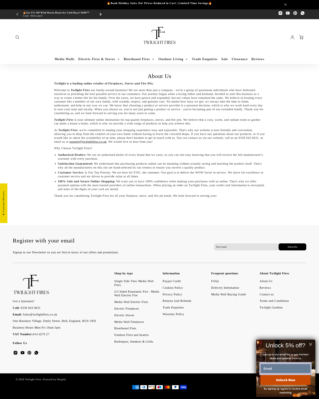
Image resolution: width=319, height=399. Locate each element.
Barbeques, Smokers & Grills (133, 341)
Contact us (267, 294)
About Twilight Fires (274, 273)
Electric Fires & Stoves (96, 59)
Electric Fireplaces (126, 308)
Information (171, 273)
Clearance (240, 59)
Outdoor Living (170, 59)
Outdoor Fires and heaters (131, 334)
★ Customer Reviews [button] (3, 203)
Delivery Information (225, 287)
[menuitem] (64, 59)
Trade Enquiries (205, 59)
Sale (224, 59)
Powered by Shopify (54, 379)
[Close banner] (285, 4)
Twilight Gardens (271, 307)
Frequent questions (224, 273)
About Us (266, 281)
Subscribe (292, 247)
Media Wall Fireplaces (129, 321)
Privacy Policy (172, 294)
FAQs (215, 281)
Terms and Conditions (274, 300)
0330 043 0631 (31, 307)
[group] (59, 14)
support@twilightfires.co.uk (88, 141)
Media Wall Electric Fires (131, 301)
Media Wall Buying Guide (228, 294)
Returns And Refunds (177, 300)
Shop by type (123, 273)
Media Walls (65, 59)
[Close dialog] (310, 344)
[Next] (100, 14)
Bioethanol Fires (137, 59)
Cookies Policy (173, 287)
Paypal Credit (172, 281)
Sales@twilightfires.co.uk (40, 314)
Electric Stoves (124, 315)
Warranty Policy (173, 314)
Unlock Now (285, 379)
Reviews (257, 59)
